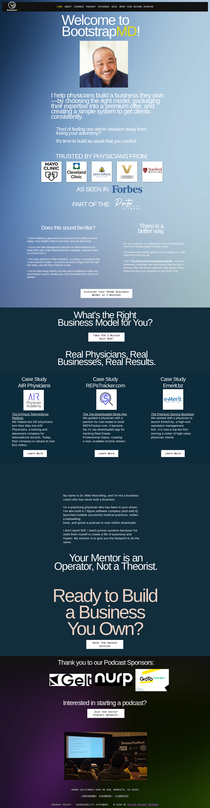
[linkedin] (122, 796)
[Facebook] (106, 796)
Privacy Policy (61, 804)
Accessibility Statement (92, 804)
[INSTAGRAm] (89, 796)
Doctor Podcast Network (143, 804)
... (105, 793)
